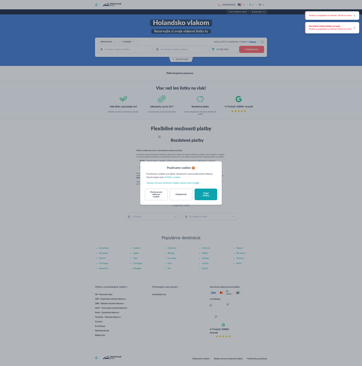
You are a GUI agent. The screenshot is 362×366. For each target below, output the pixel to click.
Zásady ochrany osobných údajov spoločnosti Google (172, 183)
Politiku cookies (172, 177)
